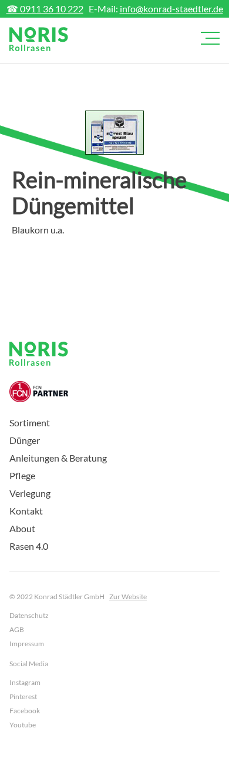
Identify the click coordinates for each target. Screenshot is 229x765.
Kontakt (26, 510)
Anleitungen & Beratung (58, 457)
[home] (38, 39)
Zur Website (128, 596)
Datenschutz (29, 615)
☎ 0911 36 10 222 (44, 8)
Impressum (26, 643)
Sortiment (29, 422)
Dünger (24, 440)
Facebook (24, 710)
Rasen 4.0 (28, 546)
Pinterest (23, 696)
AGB (16, 629)
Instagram (25, 682)
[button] (208, 38)
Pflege (22, 475)
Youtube (22, 724)
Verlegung (29, 493)
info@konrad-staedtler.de (171, 8)
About (22, 528)
